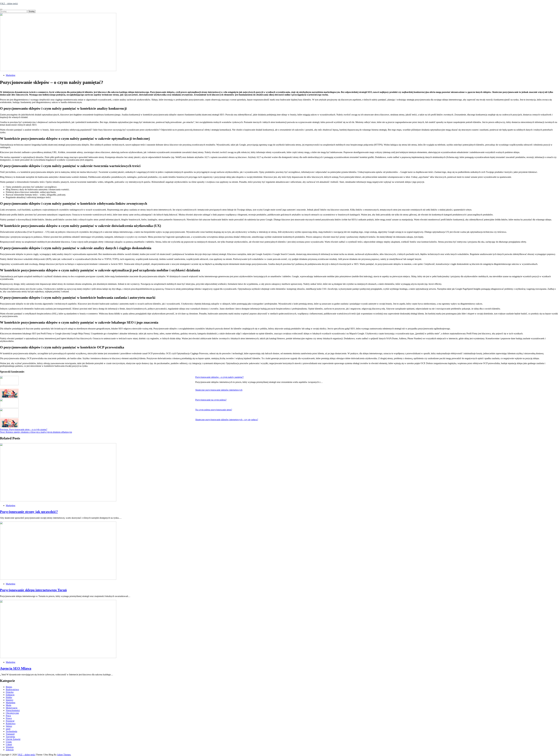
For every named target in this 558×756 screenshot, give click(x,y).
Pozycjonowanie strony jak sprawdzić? (29, 512)
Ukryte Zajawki (13, 739)
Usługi (9, 744)
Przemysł (10, 721)
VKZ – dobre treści (9, 3)
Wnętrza (10, 747)
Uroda (9, 742)
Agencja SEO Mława (15, 668)
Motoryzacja (11, 708)
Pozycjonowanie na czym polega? (211, 400)
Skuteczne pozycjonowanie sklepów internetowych (218, 390)
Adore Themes (64, 754)
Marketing (10, 75)
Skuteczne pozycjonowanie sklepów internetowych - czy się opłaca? (226, 419)
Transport (10, 734)
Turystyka (10, 736)
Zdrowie (10, 749)
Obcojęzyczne (12, 713)
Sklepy (9, 726)
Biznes (9, 687)
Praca (8, 715)
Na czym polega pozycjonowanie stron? (213, 409)
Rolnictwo (10, 723)
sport (8, 729)
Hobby (9, 697)
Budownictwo (12, 689)
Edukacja (10, 694)
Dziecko (10, 692)
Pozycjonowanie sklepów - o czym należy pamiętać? (219, 377)
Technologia (11, 731)
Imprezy (9, 700)
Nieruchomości (13, 710)
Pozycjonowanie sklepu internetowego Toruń (33, 590)
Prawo (9, 718)
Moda (8, 705)
